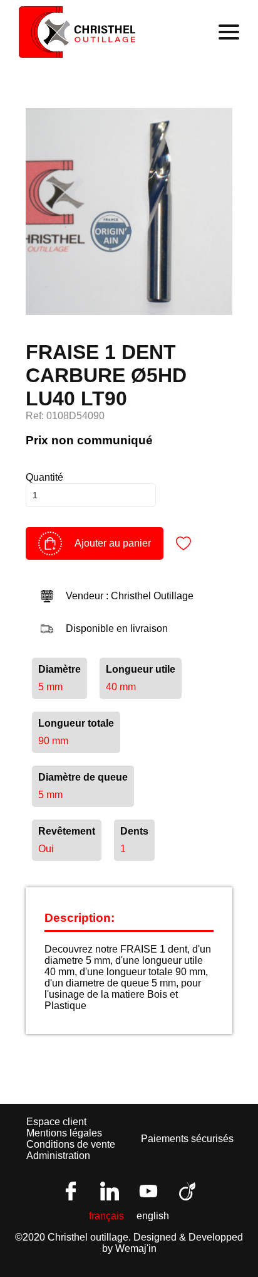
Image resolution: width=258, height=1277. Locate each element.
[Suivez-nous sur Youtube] (148, 1191)
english (153, 1215)
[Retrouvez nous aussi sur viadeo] (187, 1191)
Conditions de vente (70, 1144)
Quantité (44, 477)
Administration (58, 1155)
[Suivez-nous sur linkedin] (109, 1191)
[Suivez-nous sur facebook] (70, 1191)
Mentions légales (64, 1133)
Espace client (56, 1121)
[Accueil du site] (77, 32)
